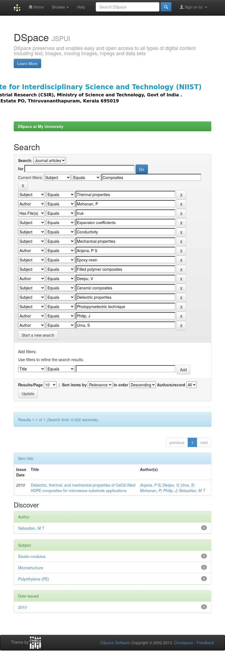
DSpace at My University (40, 126)
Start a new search (38, 335)
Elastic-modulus (32, 556)
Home (38, 7)
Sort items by (74, 384)
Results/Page (30, 384)
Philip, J (170, 490)
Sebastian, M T (192, 490)
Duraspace (183, 642)
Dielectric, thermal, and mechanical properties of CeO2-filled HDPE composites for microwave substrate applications (83, 487)
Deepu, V (170, 485)
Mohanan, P (150, 490)
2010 (22, 607)
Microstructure (30, 567)
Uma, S (187, 485)
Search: (25, 160)
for (20, 168)
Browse (59, 7)
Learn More (27, 63)
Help (81, 7)
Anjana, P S (150, 485)
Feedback (205, 642)
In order (121, 384)
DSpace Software (115, 642)
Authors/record (171, 384)
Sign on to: (194, 7)
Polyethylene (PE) (33, 579)
